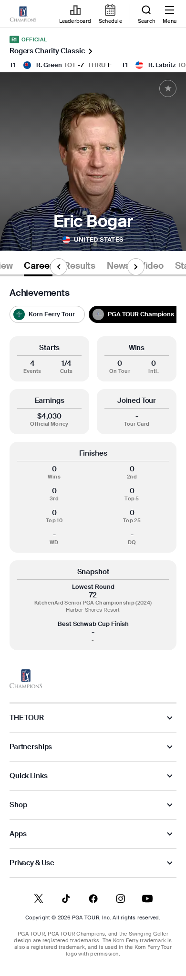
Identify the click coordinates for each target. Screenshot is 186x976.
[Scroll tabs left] (58, 266)
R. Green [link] (49, 65)
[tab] (38, 267)
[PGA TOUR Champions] (26, 678)
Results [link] (79, 266)
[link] (23, 14)
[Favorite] (167, 88)
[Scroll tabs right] (136, 266)
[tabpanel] (93, 469)
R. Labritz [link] (162, 65)
